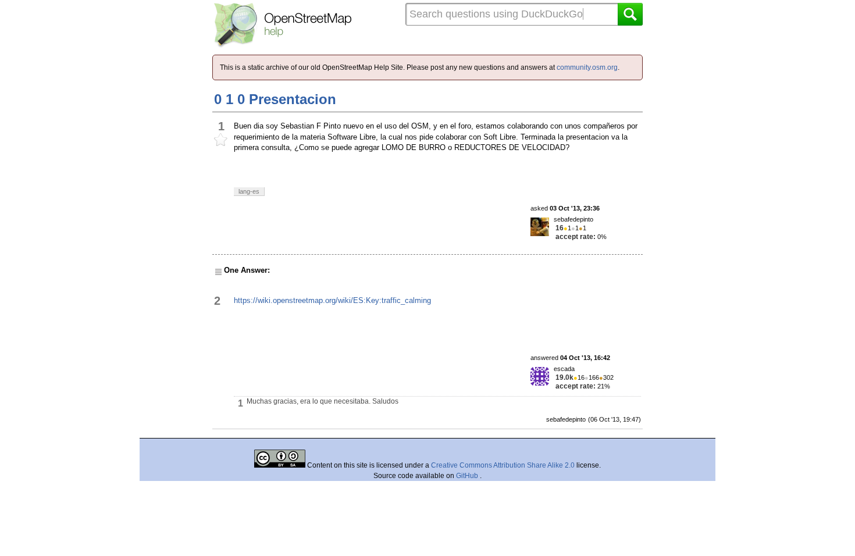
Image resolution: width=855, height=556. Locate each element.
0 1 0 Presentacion (275, 99)
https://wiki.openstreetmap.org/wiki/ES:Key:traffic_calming (332, 300)
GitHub (468, 476)
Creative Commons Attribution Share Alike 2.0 (503, 465)
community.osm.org (587, 67)
